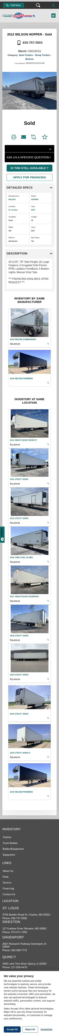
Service (7, 882)
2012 (33, 210)
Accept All (12, 1029)
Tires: (33, 227)
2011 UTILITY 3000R (19, 479)
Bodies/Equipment (13, 849)
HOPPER (35, 199)
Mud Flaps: (35, 238)
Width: (10, 227)
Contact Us (9, 894)
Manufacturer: (14, 196)
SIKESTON (11, 922)
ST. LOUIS (10, 908)
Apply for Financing (29, 177)
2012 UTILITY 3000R (19, 518)
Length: (34, 217)
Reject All (30, 1029)
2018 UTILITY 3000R (19, 636)
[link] (14, 137)
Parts (6, 876)
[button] (53, 5)
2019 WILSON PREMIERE (21, 378)
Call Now (15, 5)
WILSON (12, 199)
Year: (33, 206)
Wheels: (11, 238)
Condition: (12, 217)
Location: (12, 206)
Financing (8, 888)
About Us (8, 871)
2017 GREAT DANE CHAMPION (24, 596)
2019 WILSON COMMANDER (23, 339)
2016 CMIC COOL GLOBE (21, 557)
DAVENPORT (13, 937)
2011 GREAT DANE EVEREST (23, 440)
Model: (33, 196)
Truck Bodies (10, 843)
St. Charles (13, 210)
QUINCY (9, 957)
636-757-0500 (32, 42)
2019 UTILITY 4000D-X (20, 753)
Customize (46, 1029)
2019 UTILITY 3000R (19, 675)
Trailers (7, 837)
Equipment (9, 854)
